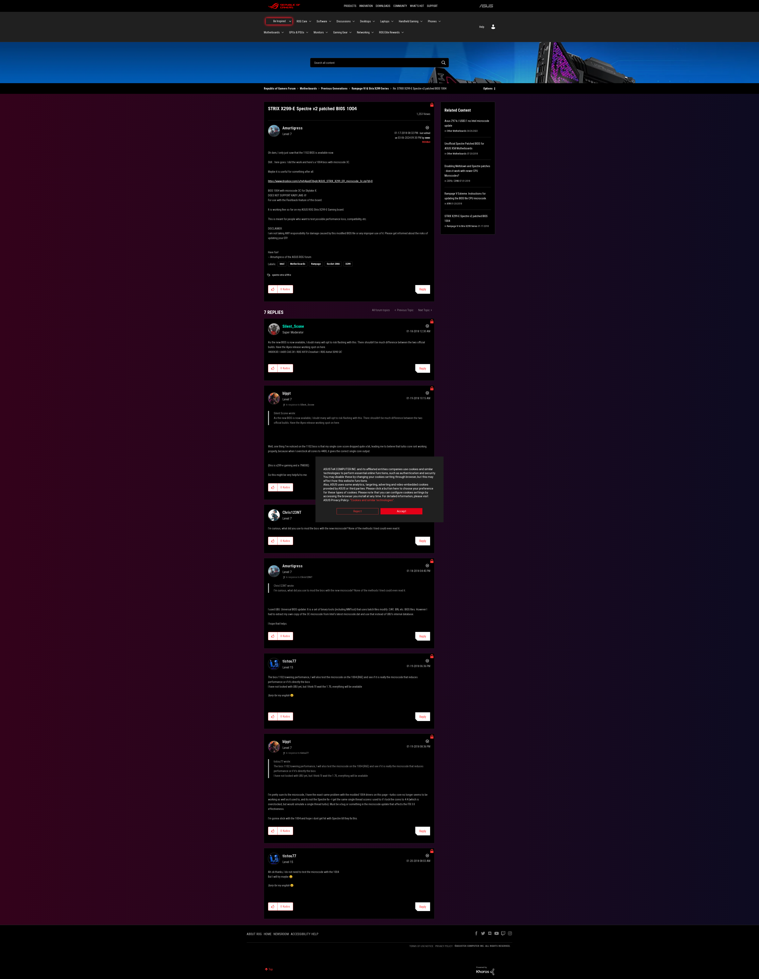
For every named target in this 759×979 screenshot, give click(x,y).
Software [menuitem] (322, 21)
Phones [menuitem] (432, 21)
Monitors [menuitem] (319, 32)
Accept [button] (401, 511)
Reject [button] (357, 511)
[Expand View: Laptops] (392, 21)
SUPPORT (432, 6)
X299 (348, 264)
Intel (282, 264)
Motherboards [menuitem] (272, 32)
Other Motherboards (456, 131)
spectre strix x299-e (281, 275)
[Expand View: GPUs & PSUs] (307, 32)
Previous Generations (334, 88)
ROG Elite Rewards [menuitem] (389, 32)
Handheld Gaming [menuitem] (408, 21)
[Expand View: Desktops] (374, 21)
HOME (267, 934)
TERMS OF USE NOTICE (421, 946)
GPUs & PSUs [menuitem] (296, 32)
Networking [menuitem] (363, 32)
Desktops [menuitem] (365, 21)
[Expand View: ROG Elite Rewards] (403, 32)
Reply (422, 289)
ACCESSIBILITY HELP (304, 934)
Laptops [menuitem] (384, 21)
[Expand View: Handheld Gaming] (421, 21)
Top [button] (271, 969)
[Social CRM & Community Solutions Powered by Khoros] (485, 970)
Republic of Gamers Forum (280, 88)
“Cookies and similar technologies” (372, 500)
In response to (300, 404)
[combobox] (379, 62)
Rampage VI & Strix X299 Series (370, 88)
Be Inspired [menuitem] (279, 21)
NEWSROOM (281, 934)
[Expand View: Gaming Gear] (350, 32)
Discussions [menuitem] (344, 21)
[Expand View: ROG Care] (310, 21)
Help (481, 26)
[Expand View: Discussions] (354, 21)
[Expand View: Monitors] (327, 32)
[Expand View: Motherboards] (283, 32)
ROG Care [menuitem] (302, 21)
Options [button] (488, 88)
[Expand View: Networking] (373, 32)
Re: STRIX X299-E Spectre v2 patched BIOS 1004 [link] (419, 88)
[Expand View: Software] (330, 21)
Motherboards (308, 88)
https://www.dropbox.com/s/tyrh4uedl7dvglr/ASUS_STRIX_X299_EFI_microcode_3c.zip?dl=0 (320, 181)
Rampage (316, 264)
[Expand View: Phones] (440, 21)
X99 (449, 203)
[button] (273, 289)
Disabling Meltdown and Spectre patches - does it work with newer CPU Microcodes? (467, 171)
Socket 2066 (333, 264)
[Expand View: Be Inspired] (290, 21)
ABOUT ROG (254, 934)
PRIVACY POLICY (444, 946)
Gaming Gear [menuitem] (340, 32)
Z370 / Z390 (453, 181)
